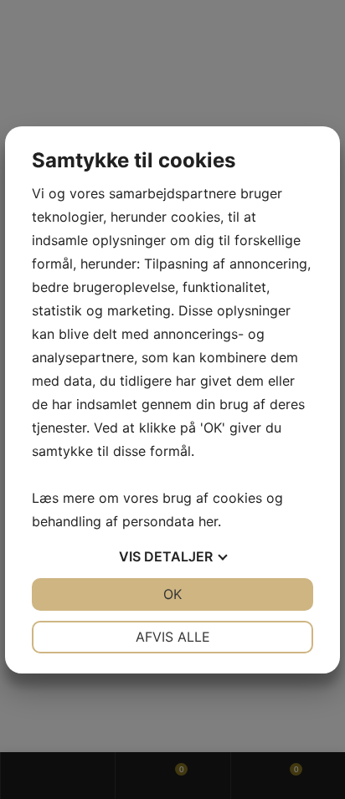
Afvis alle (173, 636)
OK (172, 594)
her (208, 521)
